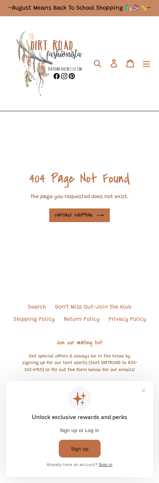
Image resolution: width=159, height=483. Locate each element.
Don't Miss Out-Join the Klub (93, 307)
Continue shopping (74, 215)
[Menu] (146, 63)
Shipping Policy (34, 319)
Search (37, 307)
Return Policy (81, 319)
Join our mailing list (80, 343)
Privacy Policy (127, 319)
